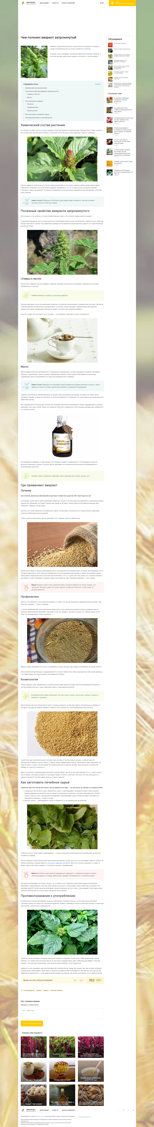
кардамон (43, 697)
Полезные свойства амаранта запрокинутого (42, 91)
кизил (67, 695)
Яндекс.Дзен (40, 1116)
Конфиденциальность (84, 1117)
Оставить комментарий (32, 1023)
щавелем (58, 863)
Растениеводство (29, 990)
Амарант (45, 990)
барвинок (35, 697)
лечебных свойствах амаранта (56, 295)
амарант (28, 216)
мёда (40, 762)
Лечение (30, 104)
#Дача (124, 3)
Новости (55, 3)
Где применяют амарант (34, 101)
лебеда (83, 476)
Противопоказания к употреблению (38, 118)
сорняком (86, 49)
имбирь (87, 695)
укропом (51, 863)
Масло (29, 97)
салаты (45, 667)
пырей (77, 476)
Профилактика (32, 107)
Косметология (32, 111)
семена (44, 130)
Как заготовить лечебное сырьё (37, 114)
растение (71, 49)
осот (88, 476)
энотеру (61, 695)
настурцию (80, 695)
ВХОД (102, 3)
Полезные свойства (56, 990)
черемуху (94, 695)
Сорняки (38, 990)
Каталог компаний (68, 3)
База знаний (44, 3)
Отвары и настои (33, 94)
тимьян (72, 695)
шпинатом (66, 863)
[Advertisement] (77, 19)
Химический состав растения (36, 88)
